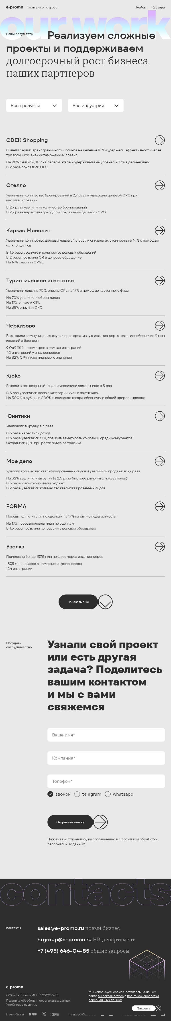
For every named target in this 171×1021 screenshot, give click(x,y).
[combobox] (34, 105)
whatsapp (123, 794)
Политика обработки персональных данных (38, 1001)
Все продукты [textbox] (25, 105)
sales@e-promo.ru (60, 928)
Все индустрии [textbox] (88, 105)
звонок (63, 794)
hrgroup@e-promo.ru (64, 939)
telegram (91, 794)
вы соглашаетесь (111, 996)
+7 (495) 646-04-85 (63, 950)
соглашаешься (105, 839)
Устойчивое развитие (21, 1005)
